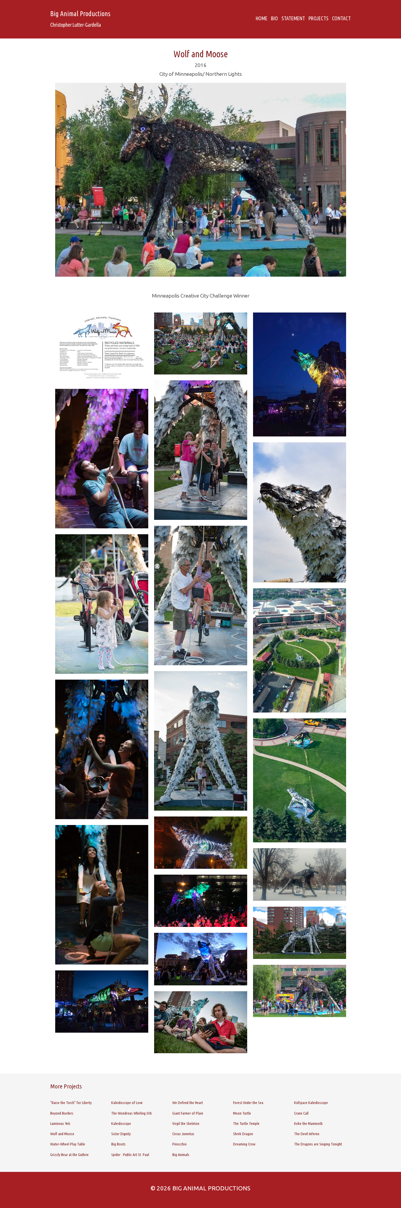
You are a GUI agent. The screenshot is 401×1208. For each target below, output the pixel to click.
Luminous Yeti (60, 1123)
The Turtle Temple (246, 1123)
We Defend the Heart (187, 1102)
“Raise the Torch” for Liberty (71, 1102)
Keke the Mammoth (308, 1123)
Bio (274, 18)
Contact (341, 18)
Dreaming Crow (244, 1144)
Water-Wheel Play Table (67, 1144)
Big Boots (118, 1144)
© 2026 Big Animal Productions (200, 1188)
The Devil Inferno (306, 1133)
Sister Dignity (121, 1133)
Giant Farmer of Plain (187, 1113)
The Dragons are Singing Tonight (318, 1144)
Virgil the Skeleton (185, 1123)
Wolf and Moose (62, 1133)
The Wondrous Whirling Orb (131, 1113)
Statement (293, 18)
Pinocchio (179, 1144)
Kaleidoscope (121, 1123)
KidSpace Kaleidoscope (311, 1102)
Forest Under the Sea (248, 1102)
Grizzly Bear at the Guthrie (69, 1154)
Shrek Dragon (243, 1133)
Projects (318, 18)
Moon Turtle (242, 1113)
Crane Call (301, 1113)
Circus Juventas (183, 1133)
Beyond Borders (61, 1113)
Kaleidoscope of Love (127, 1102)
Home (261, 18)
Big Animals (180, 1154)
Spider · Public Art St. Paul (130, 1154)
